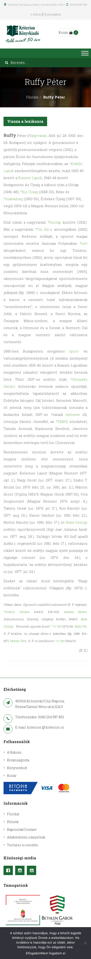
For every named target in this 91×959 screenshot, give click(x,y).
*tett (84, 243)
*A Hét (57, 626)
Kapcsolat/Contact (21, 829)
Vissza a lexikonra (25, 121)
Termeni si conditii (22, 845)
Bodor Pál (81, 626)
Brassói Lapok (30, 177)
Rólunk (13, 822)
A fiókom (36, 14)
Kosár (63, 32)
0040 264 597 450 (78, 4)
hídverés (72, 414)
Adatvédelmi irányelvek (26, 837)
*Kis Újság (29, 191)
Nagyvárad (37, 135)
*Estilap (54, 222)
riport (73, 351)
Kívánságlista (52, 14)
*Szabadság (13, 198)
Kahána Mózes (75, 612)
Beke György (77, 522)
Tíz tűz (43, 229)
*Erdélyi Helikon (17, 612)
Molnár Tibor (18, 641)
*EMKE (62, 421)
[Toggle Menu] (85, 53)
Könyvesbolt (17, 768)
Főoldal (32, 97)
